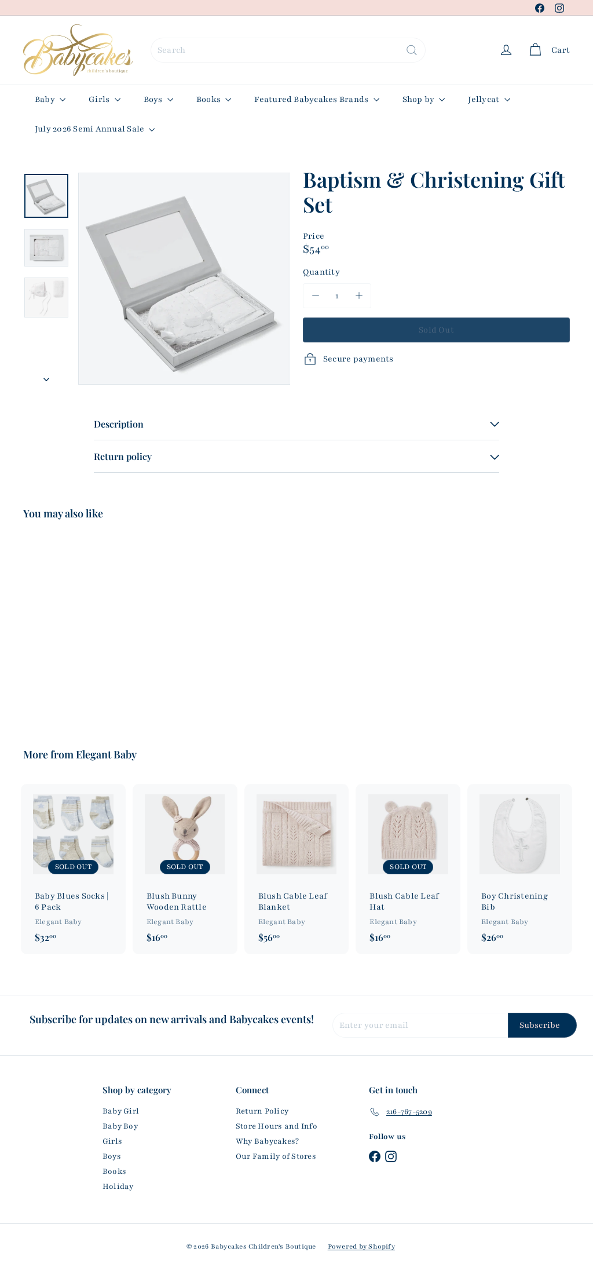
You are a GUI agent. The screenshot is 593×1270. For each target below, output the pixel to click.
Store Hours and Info (276, 1126)
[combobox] (288, 50)
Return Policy (262, 1111)
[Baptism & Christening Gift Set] (64, 625)
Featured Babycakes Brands (312, 99)
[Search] (412, 50)
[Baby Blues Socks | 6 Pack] (73, 869)
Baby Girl (121, 1111)
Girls (100, 99)
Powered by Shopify (361, 1246)
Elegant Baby (106, 754)
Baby (46, 99)
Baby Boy (120, 1126)
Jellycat (484, 99)
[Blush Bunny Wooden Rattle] (185, 869)
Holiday (118, 1186)
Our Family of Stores (276, 1156)
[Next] (46, 376)
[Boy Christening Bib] (520, 869)
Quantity (321, 272)
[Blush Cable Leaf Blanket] (297, 869)
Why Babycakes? (267, 1141)
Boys (154, 99)
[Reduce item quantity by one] (315, 295)
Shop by (419, 99)
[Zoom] (184, 278)
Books (209, 99)
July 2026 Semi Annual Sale (90, 128)
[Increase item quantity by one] (358, 295)
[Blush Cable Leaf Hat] (408, 869)
